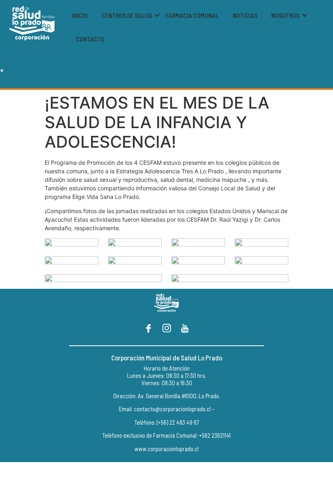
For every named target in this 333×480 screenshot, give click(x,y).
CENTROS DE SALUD (127, 15)
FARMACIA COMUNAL (192, 15)
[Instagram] (166, 329)
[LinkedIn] (185, 329)
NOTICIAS (245, 15)
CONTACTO (90, 39)
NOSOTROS (285, 15)
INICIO (80, 15)
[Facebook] (148, 329)
